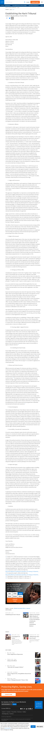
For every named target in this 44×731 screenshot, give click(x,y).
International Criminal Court (33, 5)
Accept (33, 726)
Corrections (9, 711)
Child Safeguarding (5, 713)
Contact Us (4, 711)
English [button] (27, 2)
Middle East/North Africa (20, 608)
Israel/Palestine (7, 5)
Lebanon (28, 608)
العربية (13, 9)
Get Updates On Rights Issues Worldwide (13, 702)
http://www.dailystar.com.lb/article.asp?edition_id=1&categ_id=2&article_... (22, 571)
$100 (14, 593)
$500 (9, 596)
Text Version (11, 713)
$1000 (15, 596)
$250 (20, 593)
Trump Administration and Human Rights (19, 5)
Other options (40, 726)
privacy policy (8, 728)
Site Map (24, 711)
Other (20, 596)
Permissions (19, 711)
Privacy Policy (14, 711)
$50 (9, 593)
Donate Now (35, 2)
